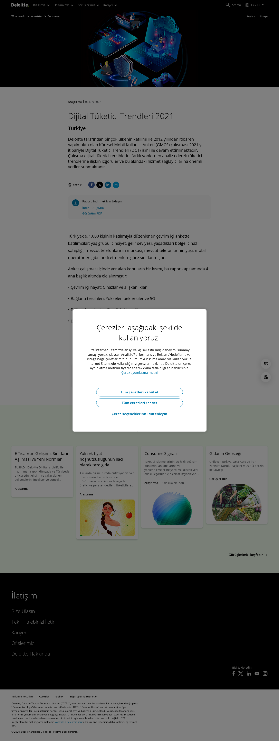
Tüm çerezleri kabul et (139, 392)
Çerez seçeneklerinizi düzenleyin (139, 414)
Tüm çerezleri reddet (139, 403)
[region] (139, 370)
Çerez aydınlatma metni (139, 372)
